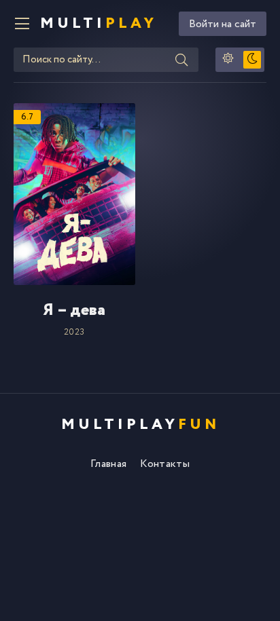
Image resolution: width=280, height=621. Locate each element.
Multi (98, 24)
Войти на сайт (222, 24)
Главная (108, 464)
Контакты (165, 464)
